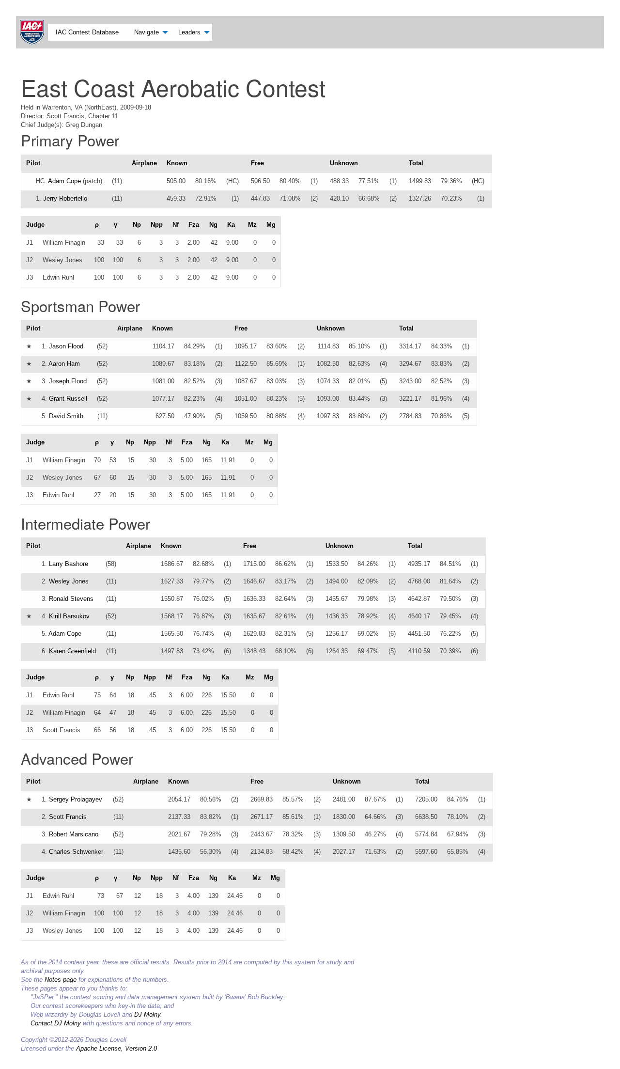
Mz (252, 224)
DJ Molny (147, 1014)
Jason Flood (66, 346)
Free (257, 163)
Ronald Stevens (71, 598)
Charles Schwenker (76, 851)
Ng (213, 224)
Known (177, 163)
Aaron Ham (64, 363)
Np (137, 224)
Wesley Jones (69, 581)
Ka (231, 224)
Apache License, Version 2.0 (116, 1048)
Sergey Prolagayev (75, 799)
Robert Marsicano (73, 834)
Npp (157, 224)
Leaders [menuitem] (189, 32)
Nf (175, 224)
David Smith (66, 416)
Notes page (61, 979)
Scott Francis (68, 816)
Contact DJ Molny (56, 1023)
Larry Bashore (68, 563)
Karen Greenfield (72, 651)
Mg (271, 224)
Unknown (344, 163)
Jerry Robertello (65, 198)
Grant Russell (68, 398)
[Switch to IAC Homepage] (34, 32)
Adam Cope (64, 181)
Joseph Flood (68, 381)
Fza (193, 224)
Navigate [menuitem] (146, 32)
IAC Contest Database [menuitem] (87, 32)
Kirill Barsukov (69, 616)
